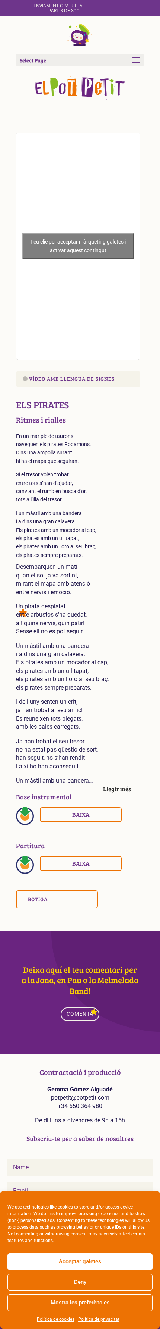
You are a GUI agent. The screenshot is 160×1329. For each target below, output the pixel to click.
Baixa (81, 814)
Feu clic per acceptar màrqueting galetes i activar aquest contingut (78, 246)
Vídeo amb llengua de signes (72, 378)
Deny (80, 1282)
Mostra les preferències (80, 1302)
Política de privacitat (98, 1319)
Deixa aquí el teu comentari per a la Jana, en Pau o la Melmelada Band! (80, 980)
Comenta (80, 1014)
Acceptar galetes (80, 1261)
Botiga (38, 899)
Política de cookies (55, 1319)
